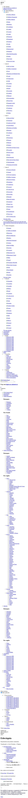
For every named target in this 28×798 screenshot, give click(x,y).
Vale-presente (9, 758)
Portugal (11, 577)
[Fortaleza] (9, 41)
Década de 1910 (10, 338)
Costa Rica (11, 499)
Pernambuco (9, 436)
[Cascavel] (9, 187)
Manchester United (10, 467)
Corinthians (9, 403)
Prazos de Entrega (10, 373)
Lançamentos (6, 331)
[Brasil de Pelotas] (10, 179)
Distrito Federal (9, 423)
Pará (7, 432)
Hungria (11, 560)
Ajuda (7, 371)
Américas (8, 491)
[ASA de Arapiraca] (11, 174)
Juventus (8, 463)
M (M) (7, 712)
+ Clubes (8, 409)
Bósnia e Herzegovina (14, 543)
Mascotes (8, 358)
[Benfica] (8, 238)
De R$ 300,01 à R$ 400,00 (12, 700)
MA (21, 221)
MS (25, 221)
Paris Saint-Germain (10, 470)
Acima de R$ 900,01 (11, 708)
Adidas (8, 717)
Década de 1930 (10, 341)
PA (6, 223)
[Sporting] (8, 274)
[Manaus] (8, 142)
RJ (14, 223)
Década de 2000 (10, 350)
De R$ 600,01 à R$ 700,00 (12, 704)
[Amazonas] (9, 120)
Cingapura (11, 517)
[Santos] (8, 56)
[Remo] (8, 155)
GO (19, 221)
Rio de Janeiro (9, 438)
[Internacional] (9, 49)
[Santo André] (9, 206)
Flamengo (8, 402)
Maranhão (8, 427)
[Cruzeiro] (8, 31)
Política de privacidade (11, 750)
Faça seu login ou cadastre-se (10, 8)
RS (21, 223)
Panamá (11, 508)
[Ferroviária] (9, 192)
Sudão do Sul (12, 489)
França (10, 555)
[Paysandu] (9, 150)
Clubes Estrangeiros (9, 225)
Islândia (11, 565)
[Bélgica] (8, 288)
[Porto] (8, 267)
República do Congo (14, 487)
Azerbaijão (11, 539)
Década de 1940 (10, 342)
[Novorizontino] (10, 98)
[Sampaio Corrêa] (10, 103)
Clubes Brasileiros (9, 10)
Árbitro (8, 365)
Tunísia (10, 490)
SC (23, 223)
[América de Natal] (10, 123)
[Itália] (8, 315)
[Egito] (8, 300)
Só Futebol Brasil (7, 746)
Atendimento (9, 372)
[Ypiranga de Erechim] (11, 164)
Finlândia (11, 554)
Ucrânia (11, 587)
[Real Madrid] (9, 270)
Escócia (11, 550)
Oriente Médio (9, 593)
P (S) (7, 711)
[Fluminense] (9, 39)
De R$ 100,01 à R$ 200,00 (12, 698)
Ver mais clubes (7, 219)
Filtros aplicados (5, 692)
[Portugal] (8, 323)
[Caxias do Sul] (10, 189)
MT (4, 223)
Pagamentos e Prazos (11, 748)
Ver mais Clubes (7, 277)
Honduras (11, 505)
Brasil (7, 616)
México (11, 507)
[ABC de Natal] (10, 66)
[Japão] (8, 318)
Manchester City (10, 466)
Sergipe (8, 447)
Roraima (8, 444)
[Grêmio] (8, 46)
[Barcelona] (9, 233)
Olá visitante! (6, 6)
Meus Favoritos (7, 9)
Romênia (11, 580)
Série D (7, 167)
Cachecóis (8, 356)
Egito (10, 483)
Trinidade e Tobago (13, 533)
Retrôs (6, 335)
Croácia (11, 547)
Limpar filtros (7, 728)
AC (4, 221)
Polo (7, 364)
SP (26, 223)
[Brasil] (8, 291)
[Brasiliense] (9, 182)
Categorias (3, 388)
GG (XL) (8, 715)
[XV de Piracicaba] (11, 216)
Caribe (7, 525)
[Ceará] (8, 76)
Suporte (7, 369)
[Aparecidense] (10, 125)
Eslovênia (11, 551)
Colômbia (11, 498)
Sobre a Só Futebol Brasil (12, 376)
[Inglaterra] (9, 313)
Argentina (11, 492)
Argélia (11, 482)
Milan (7, 469)
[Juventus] (8, 247)
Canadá (11, 495)
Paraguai (11, 509)
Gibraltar (11, 556)
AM (8, 221)
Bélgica (11, 541)
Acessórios (7, 354)
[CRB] (8, 81)
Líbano (10, 603)
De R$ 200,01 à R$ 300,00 (12, 699)
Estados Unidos (12, 503)
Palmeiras (8, 404)
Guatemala (11, 504)
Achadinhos (6, 334)
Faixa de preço (8, 695)
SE (25, 223)
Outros (7, 719)
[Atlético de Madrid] (11, 230)
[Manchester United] (11, 255)
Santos (7, 408)
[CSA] (8, 135)
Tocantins (8, 449)
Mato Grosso (9, 428)
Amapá (8, 418)
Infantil (8, 368)
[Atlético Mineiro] (10, 19)
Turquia (11, 586)
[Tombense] (9, 108)
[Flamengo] (9, 36)
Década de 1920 (10, 339)
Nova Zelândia (12, 591)
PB (8, 223)
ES (17, 221)
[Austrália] (9, 286)
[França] (8, 308)
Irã (9, 599)
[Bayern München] (10, 235)
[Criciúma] (9, 83)
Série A (7, 12)
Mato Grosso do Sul (10, 429)
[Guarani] (8, 86)
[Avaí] (8, 71)
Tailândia (11, 524)
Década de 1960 (10, 344)
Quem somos (9, 751)
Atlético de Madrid (10, 457)
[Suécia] (8, 325)
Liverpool (8, 465)
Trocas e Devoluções (11, 377)
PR (12, 223)
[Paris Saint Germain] (11, 265)
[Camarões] (9, 293)
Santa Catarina (9, 445)
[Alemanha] (9, 281)
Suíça (10, 585)
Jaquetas (8, 360)
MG (23, 221)
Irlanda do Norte (13, 564)
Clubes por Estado (9, 220)
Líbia (10, 604)
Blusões (8, 361)
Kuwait (11, 602)
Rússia (10, 581)
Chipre (10, 546)
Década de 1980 (10, 347)
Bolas (4, 352)
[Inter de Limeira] (10, 199)
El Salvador (12, 500)
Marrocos (11, 485)
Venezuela (11, 513)
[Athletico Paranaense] (11, 17)
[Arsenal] (8, 228)
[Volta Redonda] (10, 162)
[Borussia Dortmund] (11, 240)
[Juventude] (9, 91)
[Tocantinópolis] (10, 211)
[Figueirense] (9, 137)
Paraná (7, 434)
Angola (11, 481)
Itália (10, 568)
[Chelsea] (8, 243)
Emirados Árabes (13, 598)
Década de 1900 (10, 337)
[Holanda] (8, 310)
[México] (8, 320)
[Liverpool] (9, 250)
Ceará (7, 421)
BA (11, 221)
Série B (7, 64)
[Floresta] (8, 140)
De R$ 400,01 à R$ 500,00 (12, 701)
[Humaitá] (8, 196)
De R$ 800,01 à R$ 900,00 (12, 707)
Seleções (7, 278)
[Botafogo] (9, 24)
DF (15, 221)
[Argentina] (9, 283)
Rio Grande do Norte (11, 440)
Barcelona (8, 458)
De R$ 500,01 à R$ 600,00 (12, 703)
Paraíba (8, 433)
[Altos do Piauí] (10, 118)
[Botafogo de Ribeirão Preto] (13, 73)
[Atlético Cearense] (11, 177)
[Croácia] (8, 298)
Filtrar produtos (4, 691)
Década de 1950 (10, 343)
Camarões (8, 618)
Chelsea (8, 461)
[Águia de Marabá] (10, 169)
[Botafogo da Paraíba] (11, 128)
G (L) (7, 713)
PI (10, 223)
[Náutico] (8, 145)
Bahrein (11, 595)
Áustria (10, 538)
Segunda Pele (9, 359)
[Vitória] (8, 113)
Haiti (10, 530)
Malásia (11, 522)
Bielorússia (11, 542)
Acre (7, 415)
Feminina (8, 367)
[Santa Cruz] (9, 204)
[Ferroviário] (9, 194)
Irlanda (10, 563)
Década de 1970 (10, 346)
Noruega (11, 573)
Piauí (7, 437)
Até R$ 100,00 (9, 696)
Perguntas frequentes (11, 754)
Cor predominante (9, 721)
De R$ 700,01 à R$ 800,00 (12, 705)
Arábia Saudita (12, 594)
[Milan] (8, 257)
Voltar (2, 728)
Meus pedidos (9, 761)
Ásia (7, 515)
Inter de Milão (9, 462)
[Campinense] (9, 184)
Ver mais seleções (7, 330)
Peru (10, 511)
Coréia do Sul (12, 518)
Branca (8, 725)
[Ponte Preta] (9, 100)
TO (4, 224)
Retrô (4, 655)
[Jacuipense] (9, 201)
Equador (11, 502)
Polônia (11, 576)
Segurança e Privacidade (11, 375)
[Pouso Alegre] (10, 152)
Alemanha (11, 537)
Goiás (7, 425)
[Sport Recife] (9, 105)
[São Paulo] (9, 58)
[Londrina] (9, 93)
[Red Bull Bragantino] (11, 54)
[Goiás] (8, 44)
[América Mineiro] (10, 14)
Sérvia (10, 582)
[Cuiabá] (8, 34)
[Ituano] (8, 88)
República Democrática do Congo (17, 486)
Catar (10, 597)
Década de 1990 (10, 348)
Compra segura (9, 749)
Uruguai (11, 512)
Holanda (11, 559)
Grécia (10, 557)
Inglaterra (11, 561)
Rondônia (8, 442)
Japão (10, 521)
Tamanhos (7, 709)
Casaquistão (12, 544)
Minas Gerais (9, 431)
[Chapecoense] (9, 78)
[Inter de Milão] (10, 245)
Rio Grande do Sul (10, 441)
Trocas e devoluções (11, 755)
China (10, 516)
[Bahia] (8, 22)
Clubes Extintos (7, 351)
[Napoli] (8, 260)
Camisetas (8, 363)
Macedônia (11, 570)
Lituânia (11, 569)
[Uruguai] (8, 328)
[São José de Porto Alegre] (12, 159)
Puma (7, 720)
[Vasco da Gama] (10, 61)
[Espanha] (8, 303)
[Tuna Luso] (9, 214)
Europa (8, 534)
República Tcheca (13, 578)
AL (6, 221)
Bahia (7, 420)
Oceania (8, 589)
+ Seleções (8, 637)
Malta (10, 572)
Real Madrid (9, 471)
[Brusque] (8, 130)
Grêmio (8, 407)
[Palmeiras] (9, 51)
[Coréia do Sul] (10, 296)
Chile (10, 496)
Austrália (11, 590)
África (7, 478)
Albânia (11, 535)
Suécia (10, 584)
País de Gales (12, 574)
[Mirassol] (8, 95)
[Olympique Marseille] (11, 262)
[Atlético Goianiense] (11, 68)
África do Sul (12, 479)
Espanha (11, 552)
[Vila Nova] (9, 110)
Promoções (5, 333)
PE (9, 223)
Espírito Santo (9, 424)
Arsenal (8, 456)
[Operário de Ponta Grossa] (12, 147)
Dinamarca (11, 548)
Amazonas (8, 419)
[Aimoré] (8, 172)
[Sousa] (8, 209)
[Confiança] (9, 132)
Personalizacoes (9, 757)
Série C (7, 115)
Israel (10, 567)
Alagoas (8, 416)
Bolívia (10, 494)
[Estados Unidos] (10, 305)
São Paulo (8, 405)
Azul (7, 723)
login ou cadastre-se (12, 384)
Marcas (6, 716)
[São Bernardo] (10, 157)
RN (16, 223)
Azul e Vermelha (10, 724)
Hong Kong (12, 520)
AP (10, 221)
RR (19, 223)
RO (18, 223)
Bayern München (10, 460)
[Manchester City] (10, 252)
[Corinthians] (9, 27)
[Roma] (8, 272)
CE (13, 221)
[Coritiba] (8, 29)
